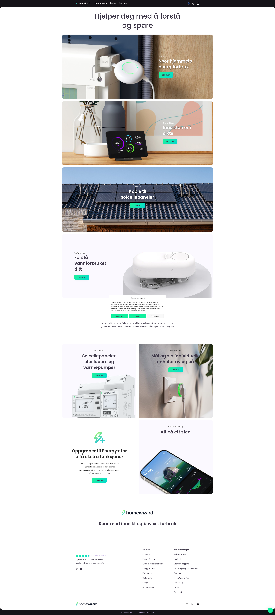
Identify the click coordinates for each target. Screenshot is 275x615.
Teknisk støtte (180, 554)
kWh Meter (147, 573)
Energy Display (148, 559)
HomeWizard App (181, 578)
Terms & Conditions (146, 612)
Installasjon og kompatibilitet (186, 568)
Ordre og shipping (181, 563)
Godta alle (119, 316)
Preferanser (155, 316)
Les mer (166, 75)
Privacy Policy (126, 612)
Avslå (138, 316)
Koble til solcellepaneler (152, 563)
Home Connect (148, 587)
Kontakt (177, 559)
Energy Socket (148, 568)
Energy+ (145, 582)
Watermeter (147, 578)
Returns (177, 573)
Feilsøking (178, 582)
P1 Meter (146, 554)
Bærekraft (178, 592)
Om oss (177, 587)
